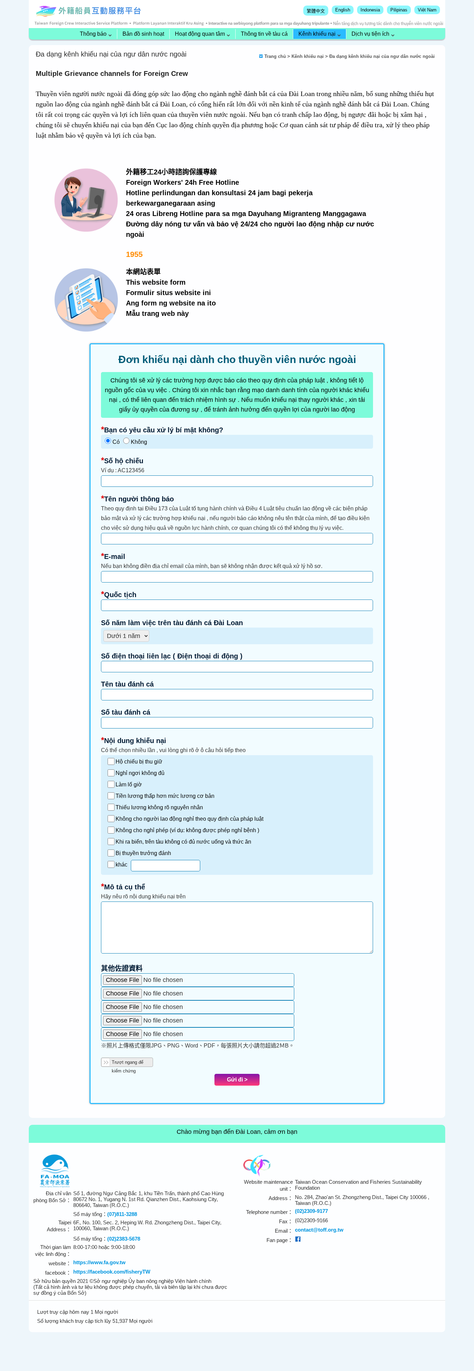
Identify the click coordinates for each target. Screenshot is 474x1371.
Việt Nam (427, 9)
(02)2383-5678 (123, 1239)
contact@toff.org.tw (319, 1230)
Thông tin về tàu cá (264, 34)
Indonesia (370, 9)
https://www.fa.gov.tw (99, 1262)
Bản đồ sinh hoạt (143, 34)
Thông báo (93, 34)
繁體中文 (316, 11)
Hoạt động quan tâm (200, 34)
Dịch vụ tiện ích (370, 34)
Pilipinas (398, 9)
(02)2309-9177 (311, 1211)
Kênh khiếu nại (317, 34)
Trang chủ (275, 56)
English (342, 9)
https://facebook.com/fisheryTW (111, 1272)
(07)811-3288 (122, 1214)
